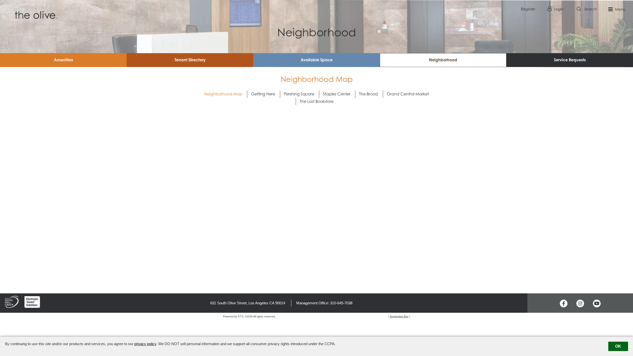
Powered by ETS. (233, 316)
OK (618, 346)
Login (558, 9)
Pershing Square (299, 93)
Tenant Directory (190, 59)
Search (590, 9)
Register (528, 9)
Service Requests (570, 59)
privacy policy (145, 344)
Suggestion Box (399, 316)
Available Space (317, 59)
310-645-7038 (341, 303)
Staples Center (336, 93)
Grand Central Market (408, 93)
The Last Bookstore (317, 101)
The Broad (368, 93)
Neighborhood (443, 59)
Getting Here (263, 93)
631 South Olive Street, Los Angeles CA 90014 (247, 303)
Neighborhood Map (223, 93)
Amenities (63, 59)
